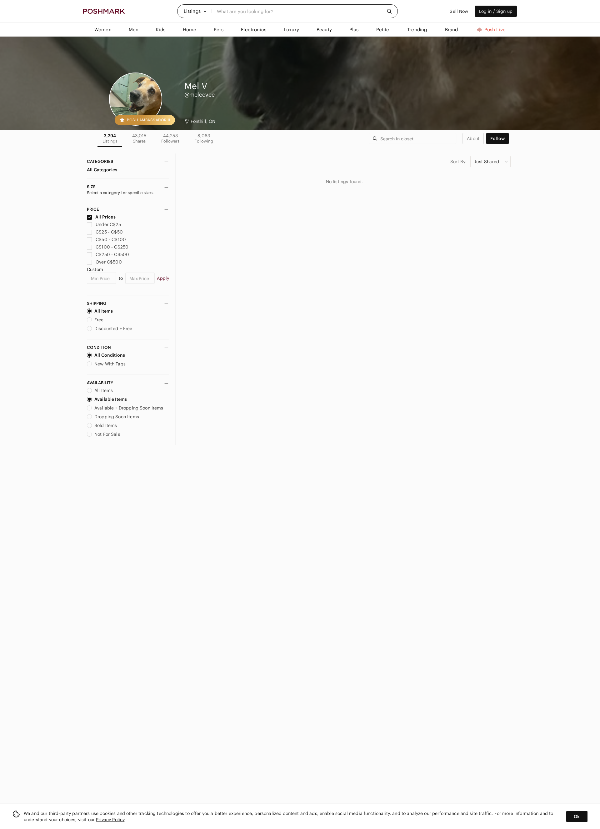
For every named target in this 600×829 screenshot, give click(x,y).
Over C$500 (109, 262)
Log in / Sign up (495, 11)
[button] (195, 11)
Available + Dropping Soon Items (128, 408)
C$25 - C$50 (109, 232)
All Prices (105, 217)
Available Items (110, 399)
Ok (577, 816)
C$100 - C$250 (112, 247)
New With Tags (110, 364)
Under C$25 (108, 224)
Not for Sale (107, 434)
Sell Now (459, 11)
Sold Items (105, 425)
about (473, 138)
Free (99, 320)
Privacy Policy (110, 819)
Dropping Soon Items (116, 417)
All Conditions (109, 355)
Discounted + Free (113, 328)
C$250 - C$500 (112, 254)
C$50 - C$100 (111, 239)
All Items (103, 311)
